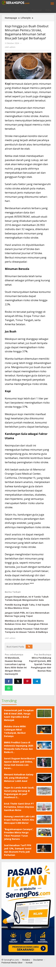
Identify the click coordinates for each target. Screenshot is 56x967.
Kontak (29, 962)
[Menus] (52, 4)
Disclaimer (38, 959)
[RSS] (29, 647)
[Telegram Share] (37, 681)
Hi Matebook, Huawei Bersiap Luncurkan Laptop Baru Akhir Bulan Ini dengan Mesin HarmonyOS (16, 664)
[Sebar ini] (9, 681)
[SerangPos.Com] (16, 2)
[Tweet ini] (18, 681)
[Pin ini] (27, 681)
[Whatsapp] (9, 688)
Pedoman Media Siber (12, 962)
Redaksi (26, 959)
